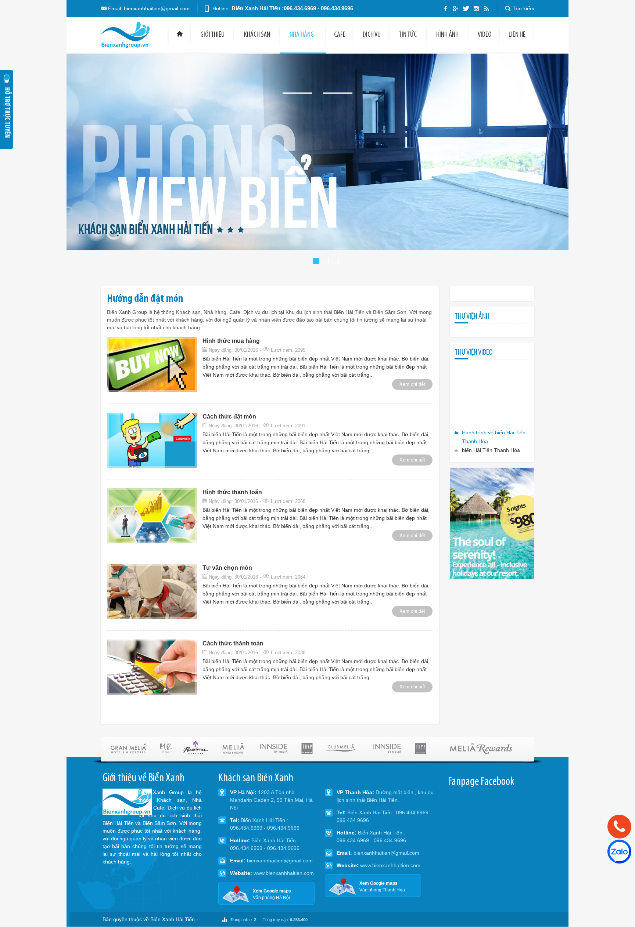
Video (484, 35)
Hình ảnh (447, 35)
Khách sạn (257, 35)
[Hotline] (619, 827)
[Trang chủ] (180, 34)
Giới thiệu (212, 35)
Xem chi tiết (412, 384)
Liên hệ (517, 35)
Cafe (339, 35)
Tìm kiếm (523, 8)
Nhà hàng (302, 35)
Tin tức (408, 35)
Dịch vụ (372, 35)
